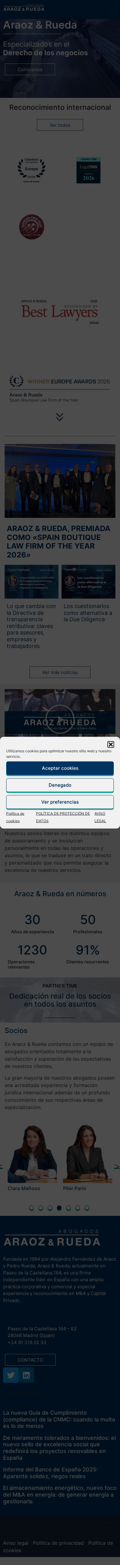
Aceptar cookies (60, 768)
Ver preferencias (60, 802)
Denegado (60, 785)
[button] (111, 744)
